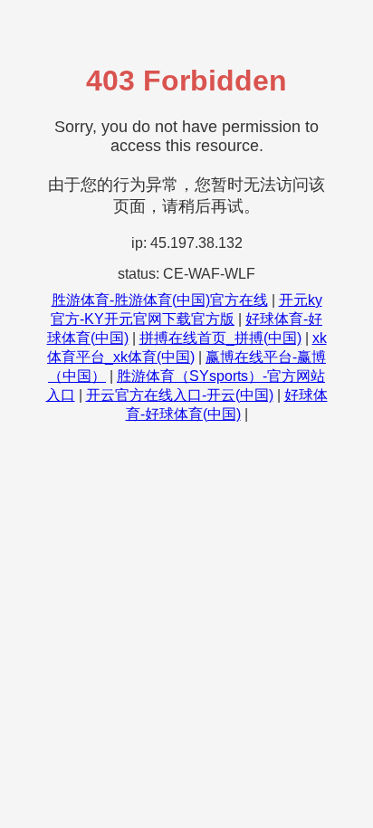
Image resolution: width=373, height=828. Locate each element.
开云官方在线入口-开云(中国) (179, 395)
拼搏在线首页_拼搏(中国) (220, 338)
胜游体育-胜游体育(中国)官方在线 (160, 300)
